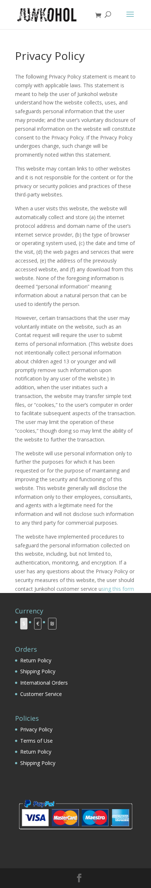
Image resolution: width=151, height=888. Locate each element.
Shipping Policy (37, 671)
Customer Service (41, 693)
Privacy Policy (36, 729)
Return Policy (35, 660)
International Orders (44, 682)
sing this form (118, 588)
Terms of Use (36, 740)
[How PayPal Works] (75, 831)
